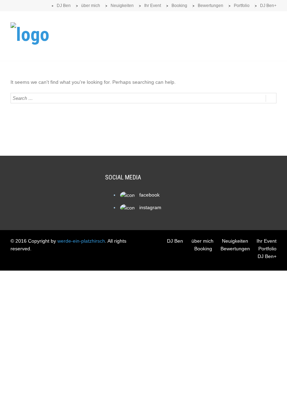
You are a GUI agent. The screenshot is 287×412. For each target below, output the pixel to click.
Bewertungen (210, 5)
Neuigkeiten (122, 5)
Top (270, 395)
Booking (179, 5)
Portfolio (242, 5)
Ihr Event (152, 5)
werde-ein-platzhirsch (81, 241)
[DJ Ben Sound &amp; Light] (29, 34)
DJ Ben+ (268, 5)
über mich (90, 5)
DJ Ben (64, 5)
